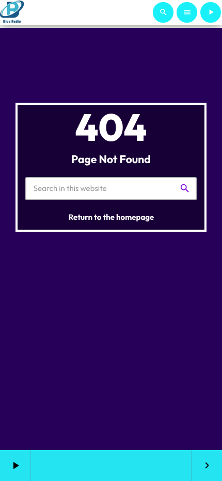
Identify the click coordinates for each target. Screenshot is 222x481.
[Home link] (12, 12)
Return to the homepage (111, 217)
